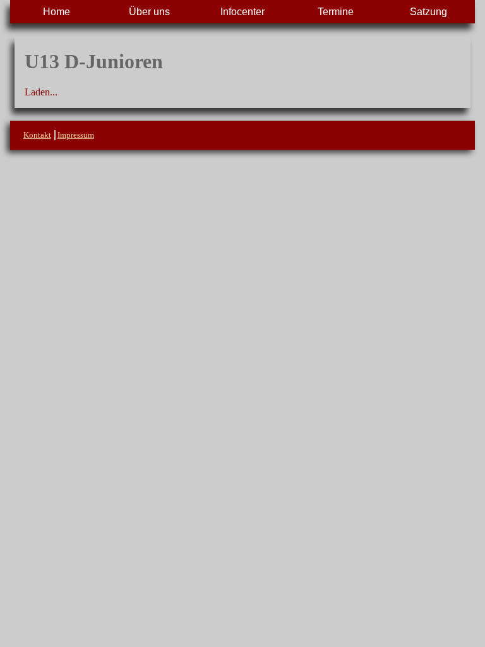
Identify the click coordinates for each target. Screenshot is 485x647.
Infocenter (242, 11)
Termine (336, 11)
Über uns (149, 11)
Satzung (428, 11)
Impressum (75, 135)
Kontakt (37, 135)
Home (56, 11)
